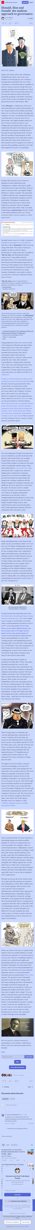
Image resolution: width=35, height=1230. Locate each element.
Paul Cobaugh (9, 17)
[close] (30, 1168)
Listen (31, 18)
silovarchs (24, 398)
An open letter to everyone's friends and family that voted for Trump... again (13, 1152)
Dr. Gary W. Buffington (11, 1114)
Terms (23, 1216)
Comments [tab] (5, 1099)
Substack (9, 1226)
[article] (17, 1155)
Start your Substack (13, 1222)
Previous (6, 1087)
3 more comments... (6, 1136)
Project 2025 (28, 975)
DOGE (28, 544)
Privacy (19, 1216)
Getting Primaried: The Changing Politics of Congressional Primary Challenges (17, 332)
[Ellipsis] (32, 1114)
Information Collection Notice (22, 1207)
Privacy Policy (18, 1208)
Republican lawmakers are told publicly (16, 243)
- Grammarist (6, 287)
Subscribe (25, 2)
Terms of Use (27, 1205)
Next (29, 1087)
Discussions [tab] (14, 1145)
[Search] (32, 1145)
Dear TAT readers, (6, 1156)
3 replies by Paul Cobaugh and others (17, 1128)
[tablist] (8, 1099)
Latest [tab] (8, 1145)
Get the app (25, 1222)
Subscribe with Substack (19, 1201)
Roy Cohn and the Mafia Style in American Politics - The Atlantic (17, 607)
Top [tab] (3, 1145)
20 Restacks (21, 1075)
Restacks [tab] (12, 1099)
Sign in (31, 2)
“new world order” (22, 468)
